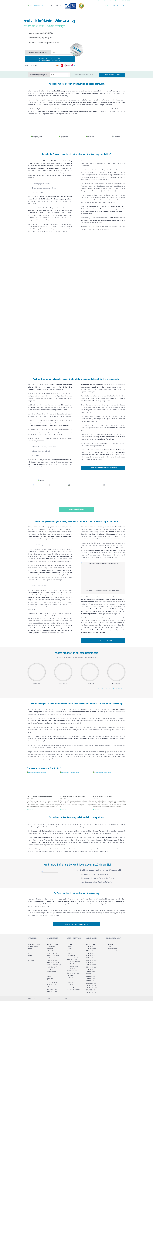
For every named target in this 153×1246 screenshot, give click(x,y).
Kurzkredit (50, 974)
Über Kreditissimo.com (34, 944)
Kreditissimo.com (46, 26)
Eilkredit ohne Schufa (52, 944)
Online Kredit (70, 975)
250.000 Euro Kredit (91, 990)
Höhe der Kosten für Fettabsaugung (73, 796)
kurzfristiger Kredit (72, 971)
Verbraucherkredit (52, 989)
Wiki (29, 953)
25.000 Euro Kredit (91, 978)
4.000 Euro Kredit (91, 955)
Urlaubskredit (50, 987)
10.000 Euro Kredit (91, 972)
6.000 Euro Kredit (91, 960)
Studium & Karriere (33, 946)
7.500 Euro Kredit (91, 965)
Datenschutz (31, 960)
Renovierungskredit (72, 982)
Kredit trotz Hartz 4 (72, 964)
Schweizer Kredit (51, 984)
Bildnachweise (69, 999)
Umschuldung (109, 944)
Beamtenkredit (71, 946)
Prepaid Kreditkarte (52, 991)
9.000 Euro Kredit (91, 969)
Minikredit (49, 976)
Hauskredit (70, 953)
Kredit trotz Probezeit (72, 966)
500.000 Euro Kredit (91, 992)
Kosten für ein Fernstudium (103, 796)
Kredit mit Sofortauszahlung (74, 961)
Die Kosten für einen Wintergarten (39, 796)
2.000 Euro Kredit (91, 949)
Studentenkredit (51, 972)
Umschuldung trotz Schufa (113, 951)
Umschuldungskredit (72, 987)
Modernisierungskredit (73, 973)
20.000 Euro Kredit (91, 976)
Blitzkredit (69, 949)
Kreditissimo (42, 999)
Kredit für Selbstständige (54, 965)
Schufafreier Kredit (52, 982)
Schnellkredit (50, 969)
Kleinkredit (50, 949)
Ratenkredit (70, 980)
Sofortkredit (70, 984)
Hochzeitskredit (71, 955)
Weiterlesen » (30, 809)
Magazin (30, 951)
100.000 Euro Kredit (91, 983)
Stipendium (30, 949)
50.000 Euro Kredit (91, 981)
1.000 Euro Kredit (91, 946)
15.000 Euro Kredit (91, 974)
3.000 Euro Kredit (91, 953)
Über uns (30, 955)
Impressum (31, 958)
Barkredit (69, 944)
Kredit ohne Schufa (52, 967)
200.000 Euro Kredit (91, 988)
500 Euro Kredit (90, 944)
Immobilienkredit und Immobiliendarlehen (72, 958)
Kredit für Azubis (51, 958)
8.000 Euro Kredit (91, 967)
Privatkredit (70, 978)
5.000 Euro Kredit (91, 958)
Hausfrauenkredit (51, 946)
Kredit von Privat (71, 968)
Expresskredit (70, 951)
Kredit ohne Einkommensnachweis (53, 979)
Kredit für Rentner (52, 960)
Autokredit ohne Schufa (53, 953)
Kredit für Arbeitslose (53, 955)
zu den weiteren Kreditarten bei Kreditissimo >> (110, 689)
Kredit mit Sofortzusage (53, 962)
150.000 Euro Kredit (91, 985)
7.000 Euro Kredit (91, 962)
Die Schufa (108, 946)
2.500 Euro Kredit (91, 951)
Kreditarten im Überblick (73, 989)
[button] (50, 59)
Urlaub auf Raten (51, 951)
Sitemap (50, 999)
